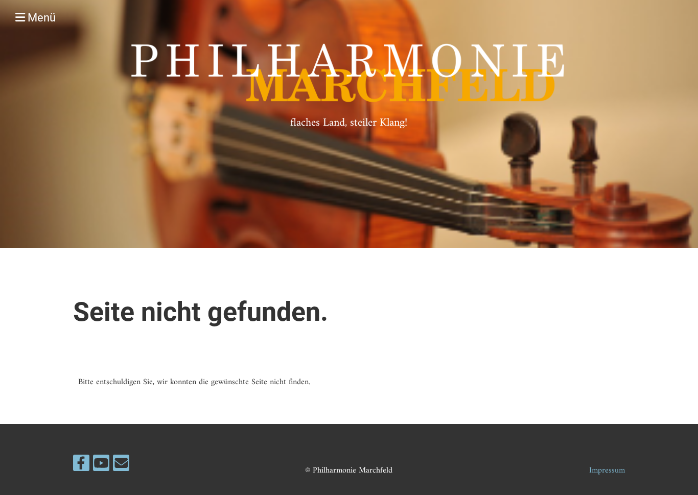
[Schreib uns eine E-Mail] (121, 467)
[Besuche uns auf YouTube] (101, 467)
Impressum (607, 470)
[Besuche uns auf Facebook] (81, 467)
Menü (40, 17)
